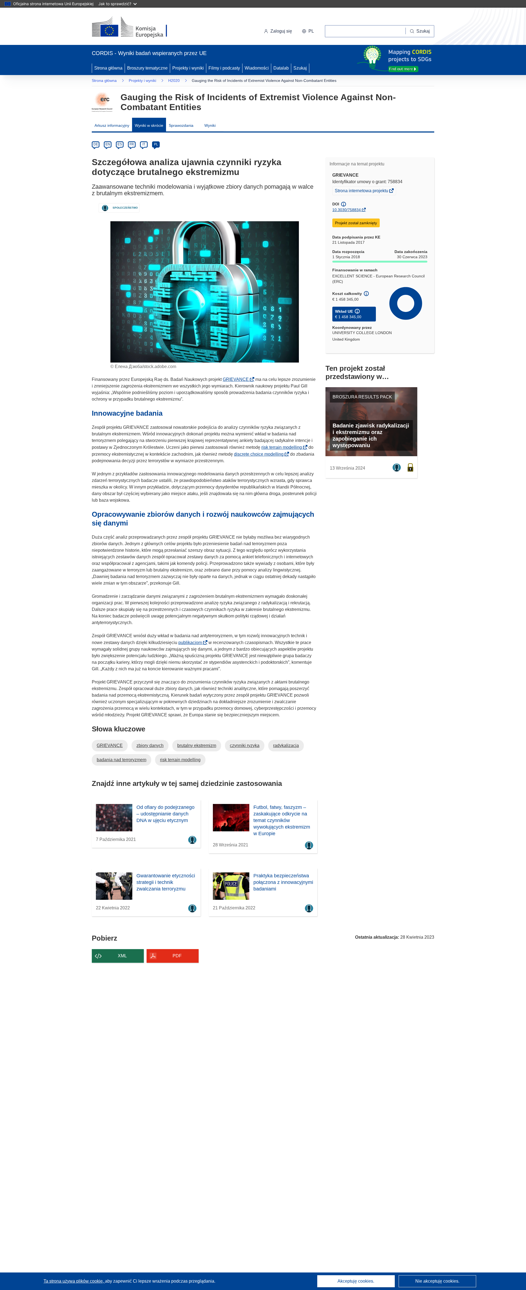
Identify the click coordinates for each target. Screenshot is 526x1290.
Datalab (281, 68)
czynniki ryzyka (244, 745)
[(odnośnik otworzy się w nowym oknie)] (136, 27)
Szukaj (300, 68)
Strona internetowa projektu (362, 191)
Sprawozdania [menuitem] (181, 125)
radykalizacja (286, 745)
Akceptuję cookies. (356, 1281)
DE (95, 144)
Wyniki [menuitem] (210, 125)
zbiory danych (150, 745)
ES (120, 144)
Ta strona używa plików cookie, (74, 1281)
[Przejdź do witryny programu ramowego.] (102, 102)
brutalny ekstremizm (196, 745)
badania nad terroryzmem (121, 759)
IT (143, 144)
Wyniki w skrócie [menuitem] (149, 125)
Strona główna (108, 68)
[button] (308, 31)
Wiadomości (257, 68)
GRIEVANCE (237, 379)
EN (107, 144)
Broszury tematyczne (147, 68)
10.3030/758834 (346, 210)
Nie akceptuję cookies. (437, 1281)
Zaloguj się (281, 31)
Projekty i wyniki (188, 68)
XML (122, 955)
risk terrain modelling (283, 447)
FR (132, 144)
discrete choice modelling (260, 454)
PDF (177, 955)
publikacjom (191, 642)
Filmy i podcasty (224, 68)
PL (156, 144)
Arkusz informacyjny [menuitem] (112, 125)
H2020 (174, 80)
